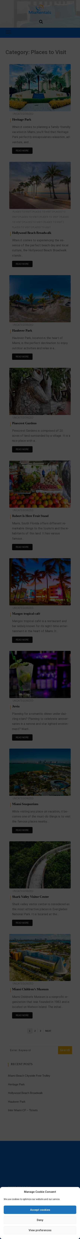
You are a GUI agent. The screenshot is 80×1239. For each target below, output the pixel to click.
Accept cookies (40, 1210)
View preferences (40, 1230)
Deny (40, 1220)
